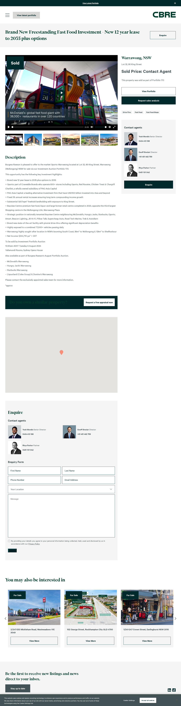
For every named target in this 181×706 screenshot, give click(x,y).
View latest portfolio (26, 15)
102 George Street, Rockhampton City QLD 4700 (90, 629)
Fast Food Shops (152, 112)
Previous (7, 93)
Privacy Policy (34, 543)
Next (115, 93)
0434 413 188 (28, 434)
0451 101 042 (28, 449)
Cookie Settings (129, 700)
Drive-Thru (127, 112)
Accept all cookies (148, 700)
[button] (61, 352)
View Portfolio (148, 91)
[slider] (48, 127)
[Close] (177, 700)
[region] (90, 700)
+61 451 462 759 (84, 434)
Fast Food (138, 112)
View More (34, 640)
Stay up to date (18, 688)
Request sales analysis (148, 100)
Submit (12, 550)
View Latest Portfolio (91, 3)
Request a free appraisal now (99, 302)
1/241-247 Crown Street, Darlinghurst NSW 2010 (146, 629)
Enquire (162, 35)
